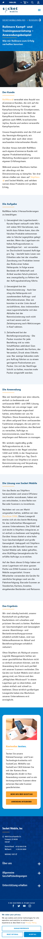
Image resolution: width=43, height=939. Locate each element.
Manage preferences (21, 928)
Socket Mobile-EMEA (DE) (13, 20)
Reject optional (12, 934)
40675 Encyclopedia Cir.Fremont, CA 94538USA (13, 839)
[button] (38, 2)
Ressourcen (34, 20)
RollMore (6, 99)
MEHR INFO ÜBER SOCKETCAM (21, 794)
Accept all (32, 934)
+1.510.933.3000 (21, 849)
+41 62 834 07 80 (20, 846)
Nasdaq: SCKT (10, 854)
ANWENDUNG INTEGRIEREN (21, 802)
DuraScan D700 (9, 516)
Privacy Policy (31, 923)
